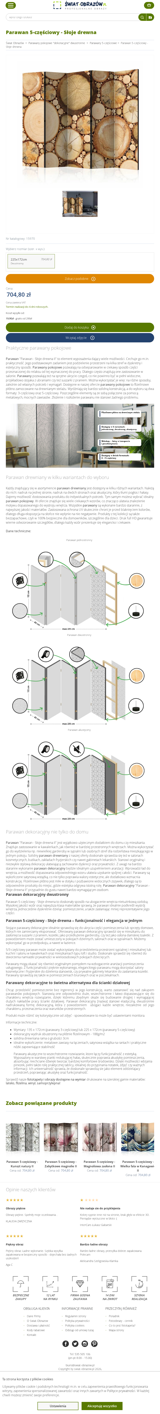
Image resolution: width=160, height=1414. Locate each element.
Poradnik (114, 1316)
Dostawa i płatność (38, 1325)
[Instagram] (84, 1344)
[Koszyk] (149, 5)
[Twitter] (75, 1344)
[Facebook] (65, 1344)
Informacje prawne (77, 1308)
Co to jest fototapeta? (122, 1325)
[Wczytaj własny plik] (150, 17)
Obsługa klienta (36, 1308)
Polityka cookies (74, 1325)
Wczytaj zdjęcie (76, 338)
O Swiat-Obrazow (37, 1321)
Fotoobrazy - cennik (121, 1321)
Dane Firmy (34, 1316)
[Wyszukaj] (142, 17)
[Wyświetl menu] (11, 5)
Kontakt (31, 1335)
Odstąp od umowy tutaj (79, 1330)
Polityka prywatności (77, 1321)
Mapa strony (116, 1330)
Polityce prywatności (121, 1391)
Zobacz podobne (76, 279)
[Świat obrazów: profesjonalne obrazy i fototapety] (80, 5)
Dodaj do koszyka (77, 327)
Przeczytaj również (121, 1308)
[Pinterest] (94, 1344)
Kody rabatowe (36, 1330)
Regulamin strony (75, 1316)
